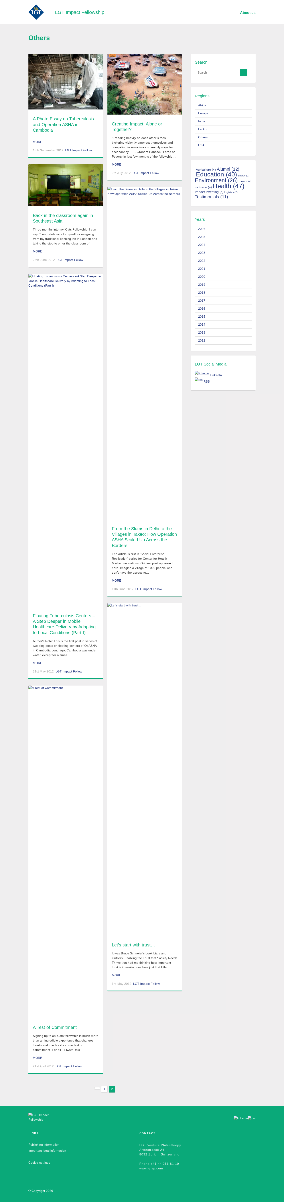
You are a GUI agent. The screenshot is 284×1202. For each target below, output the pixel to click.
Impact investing (209, 192)
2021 (201, 268)
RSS (206, 381)
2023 (201, 252)
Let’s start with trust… (133, 944)
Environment (216, 180)
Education (216, 174)
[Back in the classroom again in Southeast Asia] (65, 185)
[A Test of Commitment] (65, 852)
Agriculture (206, 169)
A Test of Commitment (55, 1027)
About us (248, 13)
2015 (201, 316)
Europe (203, 113)
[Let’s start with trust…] (144, 769)
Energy (243, 175)
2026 (201, 229)
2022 (201, 260)
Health (229, 186)
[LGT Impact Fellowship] (45, 1117)
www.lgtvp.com (151, 1168)
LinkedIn (216, 375)
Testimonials (211, 196)
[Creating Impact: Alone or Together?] (144, 84)
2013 (201, 332)
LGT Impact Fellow (78, 150)
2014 (201, 324)
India (201, 121)
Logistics (231, 192)
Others (203, 137)
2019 (201, 284)
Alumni (228, 169)
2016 (201, 308)
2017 (201, 300)
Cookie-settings (39, 1162)
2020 (201, 276)
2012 (201, 340)
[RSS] (199, 379)
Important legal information (47, 1150)
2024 (201, 244)
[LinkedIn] (202, 373)
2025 (201, 236)
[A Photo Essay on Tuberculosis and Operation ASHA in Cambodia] (65, 81)
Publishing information (43, 1144)
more (37, 142)
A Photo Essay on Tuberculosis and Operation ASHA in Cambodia (63, 124)
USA (201, 145)
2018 (201, 292)
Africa (202, 105)
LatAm (202, 129)
